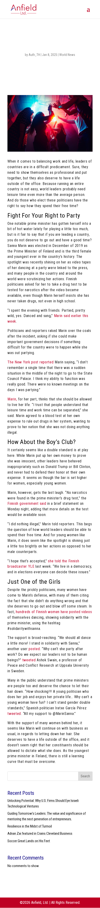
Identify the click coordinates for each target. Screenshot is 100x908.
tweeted (29, 660)
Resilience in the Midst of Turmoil (29, 826)
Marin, (12, 399)
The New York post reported (30, 362)
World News (67, 55)
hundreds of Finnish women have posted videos (54, 612)
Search (85, 776)
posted (34, 649)
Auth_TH (34, 55)
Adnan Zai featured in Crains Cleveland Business (39, 833)
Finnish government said (26, 503)
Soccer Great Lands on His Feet (28, 841)
